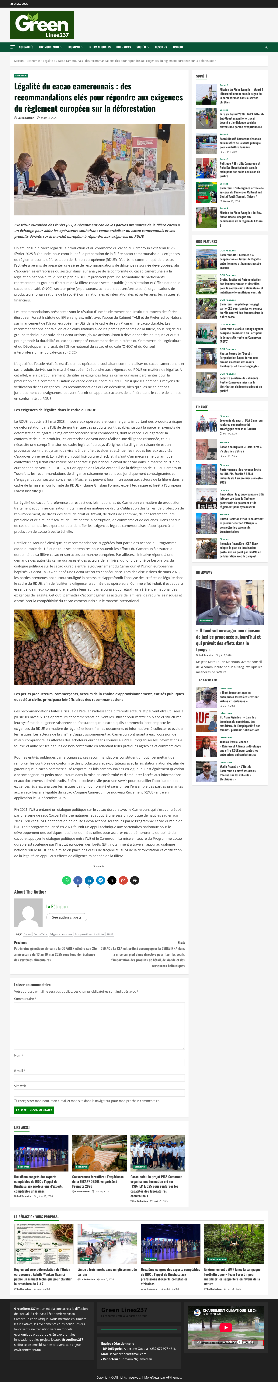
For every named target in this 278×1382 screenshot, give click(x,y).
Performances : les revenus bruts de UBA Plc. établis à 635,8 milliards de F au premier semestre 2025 (206, 474)
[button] (12, 47)
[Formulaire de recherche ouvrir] (266, 47)
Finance (224, 416)
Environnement (49, 47)
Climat (85, 1259)
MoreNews (152, 1377)
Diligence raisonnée (61, 934)
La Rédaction (26, 118)
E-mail (19, 1071)
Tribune (178, 47)
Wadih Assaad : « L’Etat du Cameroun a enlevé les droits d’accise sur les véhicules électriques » (206, 771)
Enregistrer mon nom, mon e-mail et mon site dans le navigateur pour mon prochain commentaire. (89, 1101)
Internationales (100, 47)
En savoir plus (209, 680)
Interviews (123, 47)
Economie (74, 47)
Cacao (27, 934)
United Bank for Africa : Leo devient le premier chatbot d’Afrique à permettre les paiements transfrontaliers (206, 523)
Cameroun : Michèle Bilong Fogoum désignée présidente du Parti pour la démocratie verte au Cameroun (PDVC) (206, 333)
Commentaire (25, 999)
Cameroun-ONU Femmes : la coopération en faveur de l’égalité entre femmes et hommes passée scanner (206, 259)
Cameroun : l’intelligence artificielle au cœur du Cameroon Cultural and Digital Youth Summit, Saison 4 (206, 192)
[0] (77, 880)
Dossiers (161, 47)
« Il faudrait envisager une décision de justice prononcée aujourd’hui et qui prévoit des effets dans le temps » (228, 640)
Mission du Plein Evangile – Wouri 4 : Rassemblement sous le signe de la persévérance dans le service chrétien (206, 94)
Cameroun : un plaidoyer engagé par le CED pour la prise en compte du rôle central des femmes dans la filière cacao (206, 308)
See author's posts (67, 917)
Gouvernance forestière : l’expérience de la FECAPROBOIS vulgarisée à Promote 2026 (97, 1181)
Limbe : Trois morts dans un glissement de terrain (107, 1271)
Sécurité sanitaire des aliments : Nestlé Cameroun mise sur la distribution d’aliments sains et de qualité (206, 382)
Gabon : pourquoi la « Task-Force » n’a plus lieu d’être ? (206, 449)
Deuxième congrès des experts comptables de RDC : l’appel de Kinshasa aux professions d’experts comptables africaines (38, 1183)
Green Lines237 (124, 1310)
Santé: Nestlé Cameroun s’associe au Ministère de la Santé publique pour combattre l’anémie (206, 143)
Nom (19, 1055)
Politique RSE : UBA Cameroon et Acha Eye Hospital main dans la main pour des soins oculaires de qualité (206, 168)
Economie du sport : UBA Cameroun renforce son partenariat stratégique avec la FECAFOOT (206, 425)
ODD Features (228, 251)
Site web (20, 1086)
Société (141, 47)
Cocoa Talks (40, 934)
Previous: (55, 951)
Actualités (26, 47)
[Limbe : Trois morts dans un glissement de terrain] (107, 1244)
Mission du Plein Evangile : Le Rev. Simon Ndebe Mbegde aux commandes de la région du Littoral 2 (206, 217)
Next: (143, 954)
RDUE (110, 934)
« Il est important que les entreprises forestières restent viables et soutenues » (206, 697)
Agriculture (24, 1259)
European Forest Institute (89, 934)
